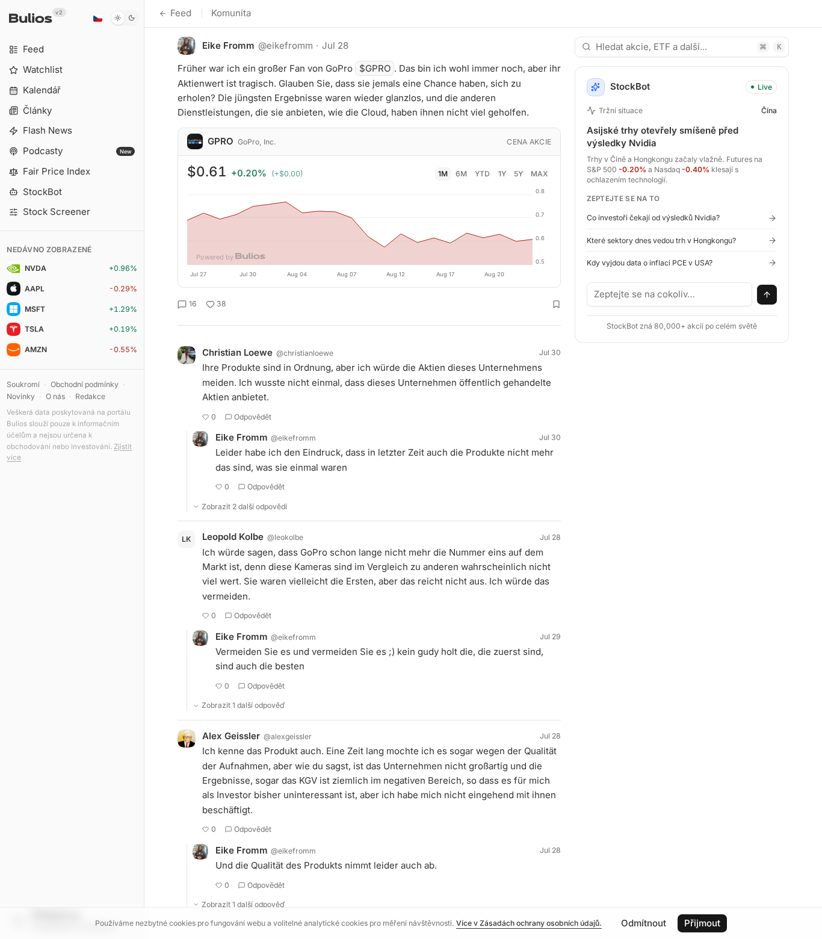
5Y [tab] (518, 173)
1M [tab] (443, 173)
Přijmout (702, 923)
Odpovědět (252, 416)
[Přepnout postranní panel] (144, 469)
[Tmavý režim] (125, 18)
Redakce (90, 396)
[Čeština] (97, 18)
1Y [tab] (502, 173)
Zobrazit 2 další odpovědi (244, 506)
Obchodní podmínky (85, 384)
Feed (180, 13)
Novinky (21, 396)
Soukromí (23, 384)
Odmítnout (643, 923)
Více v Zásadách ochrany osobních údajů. (529, 923)
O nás (55, 396)
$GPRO (375, 68)
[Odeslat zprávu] (767, 295)
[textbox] (670, 294)
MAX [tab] (539, 173)
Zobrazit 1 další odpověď (243, 705)
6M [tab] (461, 173)
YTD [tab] (482, 173)
